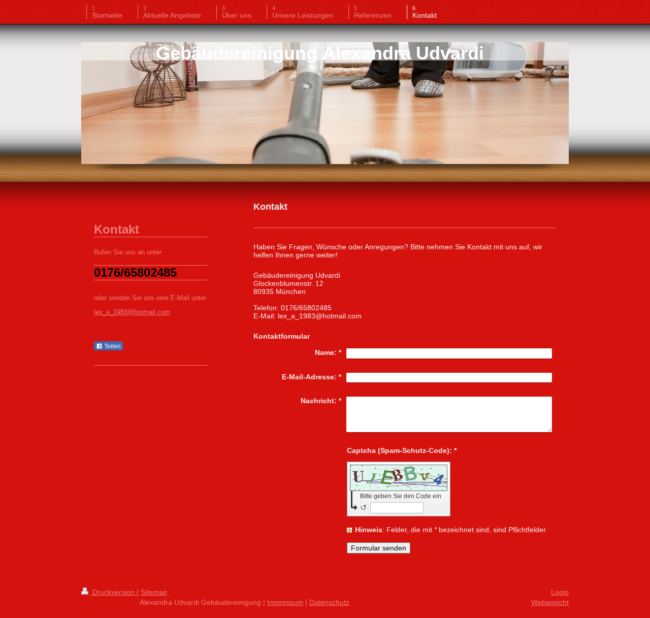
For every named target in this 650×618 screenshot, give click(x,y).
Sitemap (154, 592)
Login (560, 592)
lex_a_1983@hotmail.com (132, 312)
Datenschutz (329, 602)
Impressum (285, 602)
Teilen (112, 346)
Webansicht (550, 602)
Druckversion (113, 592)
